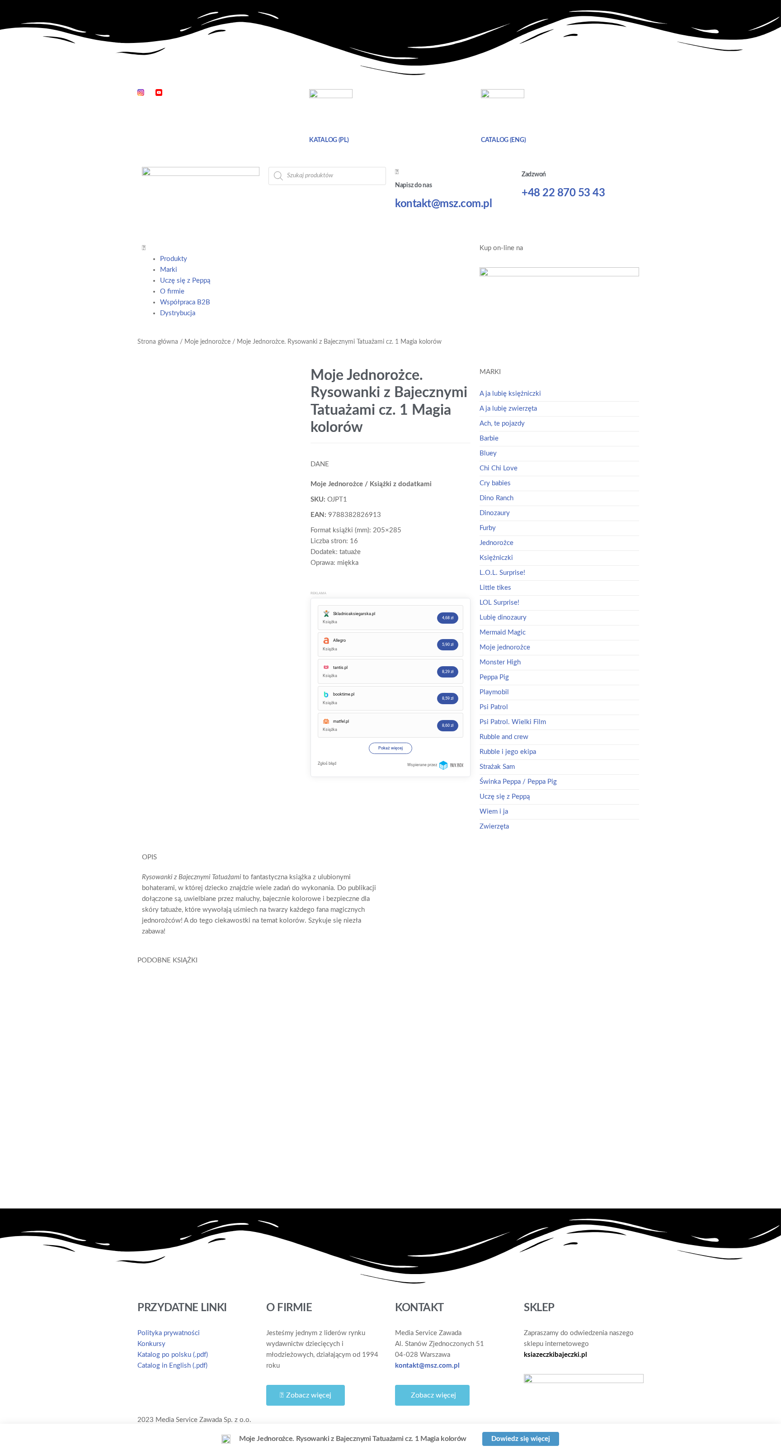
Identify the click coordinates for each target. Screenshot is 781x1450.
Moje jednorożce (207, 342)
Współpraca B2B (185, 302)
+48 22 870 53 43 (563, 193)
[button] (306, 248)
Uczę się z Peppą (185, 280)
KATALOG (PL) (329, 140)
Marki (168, 269)
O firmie (172, 291)
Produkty (173, 259)
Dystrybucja (177, 313)
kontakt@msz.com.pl (443, 204)
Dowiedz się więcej (192, 1166)
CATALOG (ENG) (503, 140)
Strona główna (157, 342)
